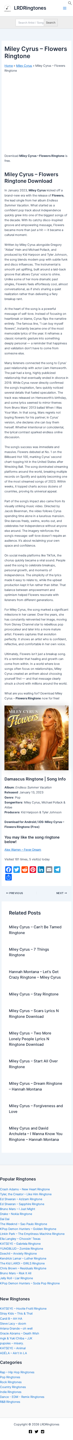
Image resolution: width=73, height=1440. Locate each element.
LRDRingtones (30, 8)
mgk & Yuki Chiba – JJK (16, 1338)
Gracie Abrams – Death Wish (19, 1333)
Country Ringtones (13, 1387)
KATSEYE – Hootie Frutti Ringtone (23, 1308)
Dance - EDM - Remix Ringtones (22, 1397)
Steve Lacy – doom (13, 1323)
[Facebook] (30, 1431)
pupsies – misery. (12, 1343)
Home (8, 66)
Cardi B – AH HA (11, 1318)
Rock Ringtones (11, 1382)
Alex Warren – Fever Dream (22, 850)
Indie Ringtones (10, 1392)
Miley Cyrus (24, 66)
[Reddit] (42, 1431)
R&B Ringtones (10, 1402)
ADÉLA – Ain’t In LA (13, 1353)
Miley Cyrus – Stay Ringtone (34, 994)
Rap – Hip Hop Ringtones (17, 1372)
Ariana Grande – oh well (16, 1328)
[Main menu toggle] (64, 8)
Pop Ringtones (10, 1377)
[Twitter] (36, 1431)
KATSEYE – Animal (13, 1348)
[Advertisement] (36, 115)
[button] (70, 4)
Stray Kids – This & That (16, 1313)
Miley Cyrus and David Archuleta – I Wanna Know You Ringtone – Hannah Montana (35, 1134)
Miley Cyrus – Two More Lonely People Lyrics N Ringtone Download (30, 1039)
